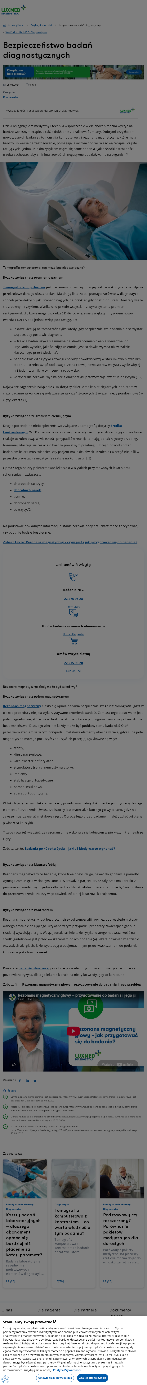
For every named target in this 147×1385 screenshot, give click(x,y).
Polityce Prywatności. (67, 1370)
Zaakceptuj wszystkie (92, 1377)
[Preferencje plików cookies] (5, 1379)
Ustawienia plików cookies (55, 1377)
